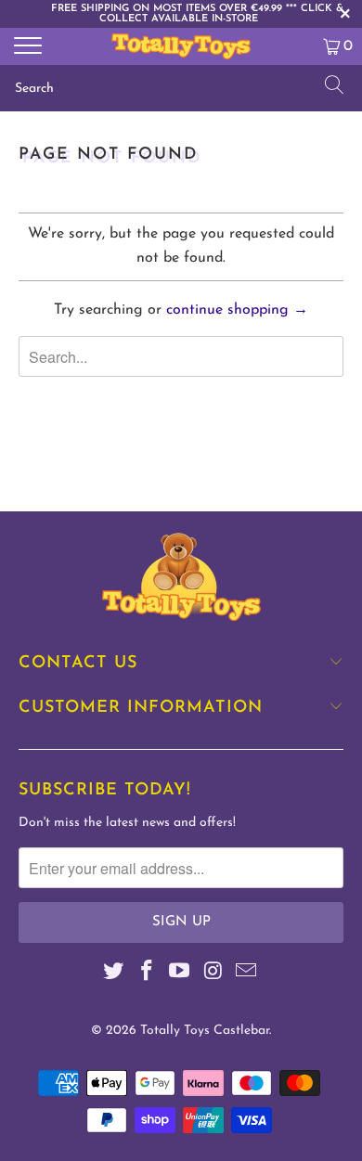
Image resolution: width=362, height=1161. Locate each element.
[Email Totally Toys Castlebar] (247, 974)
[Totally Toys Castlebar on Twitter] (114, 974)
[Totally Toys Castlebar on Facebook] (147, 974)
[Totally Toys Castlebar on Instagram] (213, 974)
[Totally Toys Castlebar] (181, 46)
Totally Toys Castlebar (204, 1031)
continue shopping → (237, 310)
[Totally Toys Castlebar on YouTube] (180, 974)
